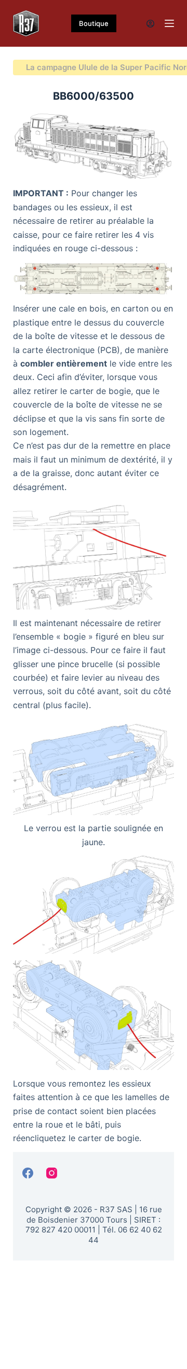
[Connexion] (150, 24)
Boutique (94, 23)
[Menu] (169, 23)
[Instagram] (51, 1173)
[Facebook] (27, 1173)
